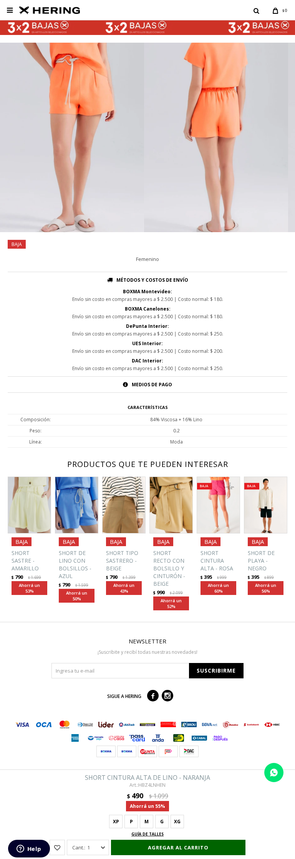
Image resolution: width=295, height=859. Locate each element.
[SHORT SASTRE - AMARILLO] (29, 505)
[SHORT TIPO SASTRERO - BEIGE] (124, 505)
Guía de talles (147, 834)
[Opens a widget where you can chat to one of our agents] (29, 849)
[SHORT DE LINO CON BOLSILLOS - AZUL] (76, 505)
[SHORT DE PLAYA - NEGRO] (265, 505)
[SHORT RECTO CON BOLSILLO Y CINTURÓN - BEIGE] (171, 505)
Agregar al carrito (178, 847)
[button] (256, 10)
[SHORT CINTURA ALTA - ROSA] (218, 505)
